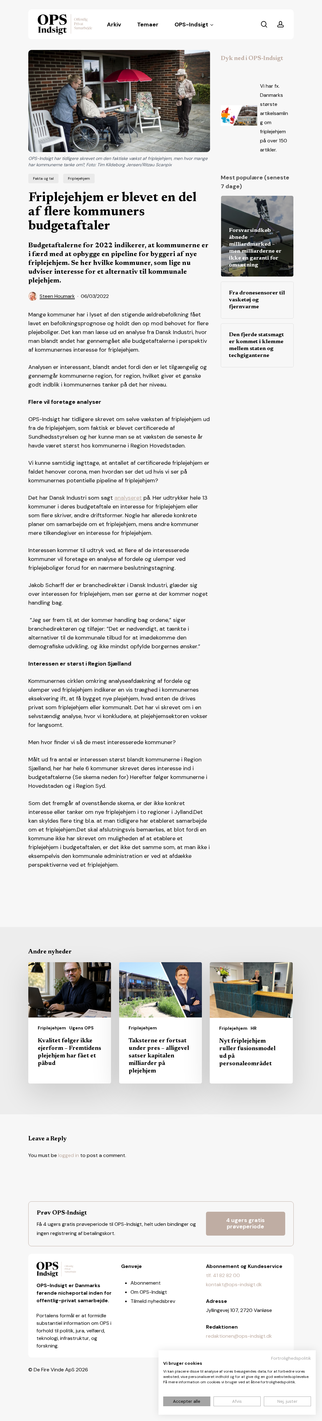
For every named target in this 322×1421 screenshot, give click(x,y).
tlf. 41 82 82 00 (223, 1275)
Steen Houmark (57, 296)
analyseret (128, 498)
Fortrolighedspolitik (291, 1358)
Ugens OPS (81, 1028)
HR (254, 1028)
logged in (68, 1155)
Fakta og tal (43, 178)
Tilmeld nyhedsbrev (152, 1301)
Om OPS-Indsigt (148, 1292)
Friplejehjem (79, 178)
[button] (245, 1223)
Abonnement (145, 1283)
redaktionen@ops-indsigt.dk (239, 1336)
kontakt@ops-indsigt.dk (234, 1284)
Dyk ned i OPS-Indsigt (252, 59)
